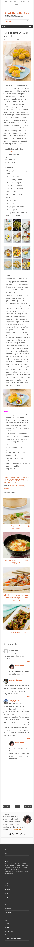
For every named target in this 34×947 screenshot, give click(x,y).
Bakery (12, 486)
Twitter (19, 834)
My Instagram (12, 1)
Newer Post (6, 807)
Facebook (15, 834)
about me (17, 829)
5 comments (22, 39)
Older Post (28, 807)
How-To (7, 905)
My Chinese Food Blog (23, 1)
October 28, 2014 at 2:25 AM (16, 683)
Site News (8, 912)
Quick (7, 901)
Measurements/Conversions (13, 935)
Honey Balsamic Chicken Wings (17, 632)
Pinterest (23, 834)
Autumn (7, 893)
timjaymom (14, 701)
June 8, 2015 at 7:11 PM (15, 703)
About (7, 923)
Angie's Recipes (15, 680)
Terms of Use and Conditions (13, 938)
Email (11, 834)
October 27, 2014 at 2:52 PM (16, 653)
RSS (6, 853)
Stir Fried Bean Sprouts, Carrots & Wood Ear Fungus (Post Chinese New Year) (16, 597)
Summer (7, 889)
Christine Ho (20, 666)
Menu (3, 26)
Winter (7, 897)
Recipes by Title (9, 908)
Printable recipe (10, 151)
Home (6, 1)
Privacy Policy (9, 931)
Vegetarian (20, 486)
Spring (7, 886)
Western (6, 488)
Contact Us (17, 4)
